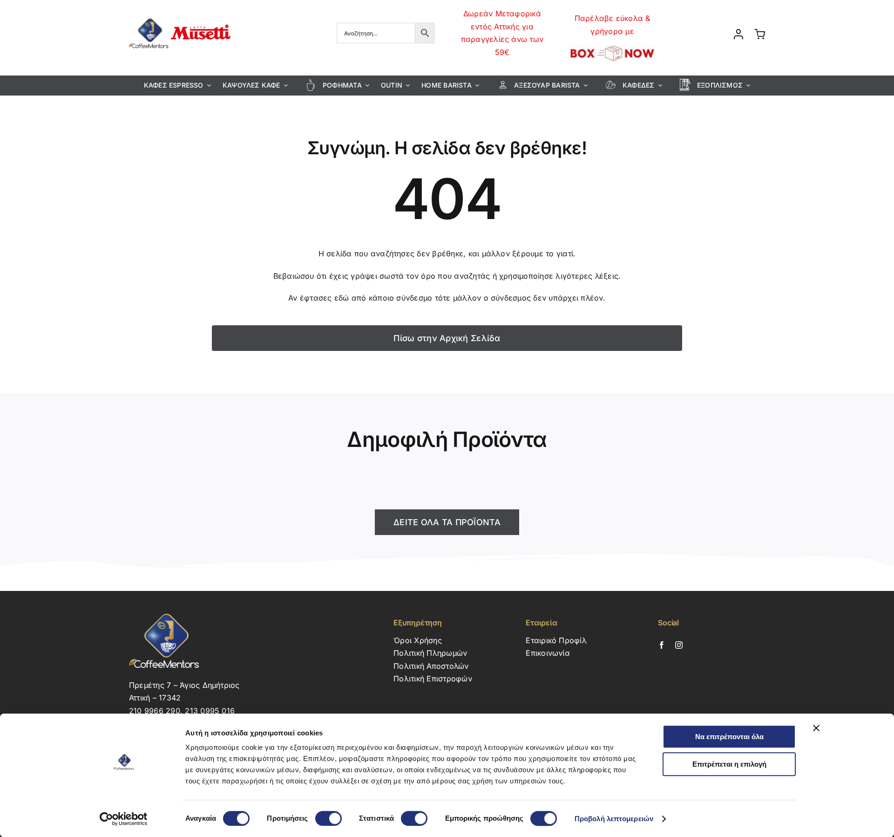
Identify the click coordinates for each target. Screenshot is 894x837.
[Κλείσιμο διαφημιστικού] (816, 728)
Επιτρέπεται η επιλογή (729, 764)
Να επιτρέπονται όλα (729, 737)
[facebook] (661, 645)
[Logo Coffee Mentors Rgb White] (164, 617)
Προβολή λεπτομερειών (614, 819)
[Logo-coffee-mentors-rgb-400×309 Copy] (180, 15)
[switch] (328, 818)
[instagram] (679, 645)
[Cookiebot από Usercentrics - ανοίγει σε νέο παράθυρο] (123, 819)
